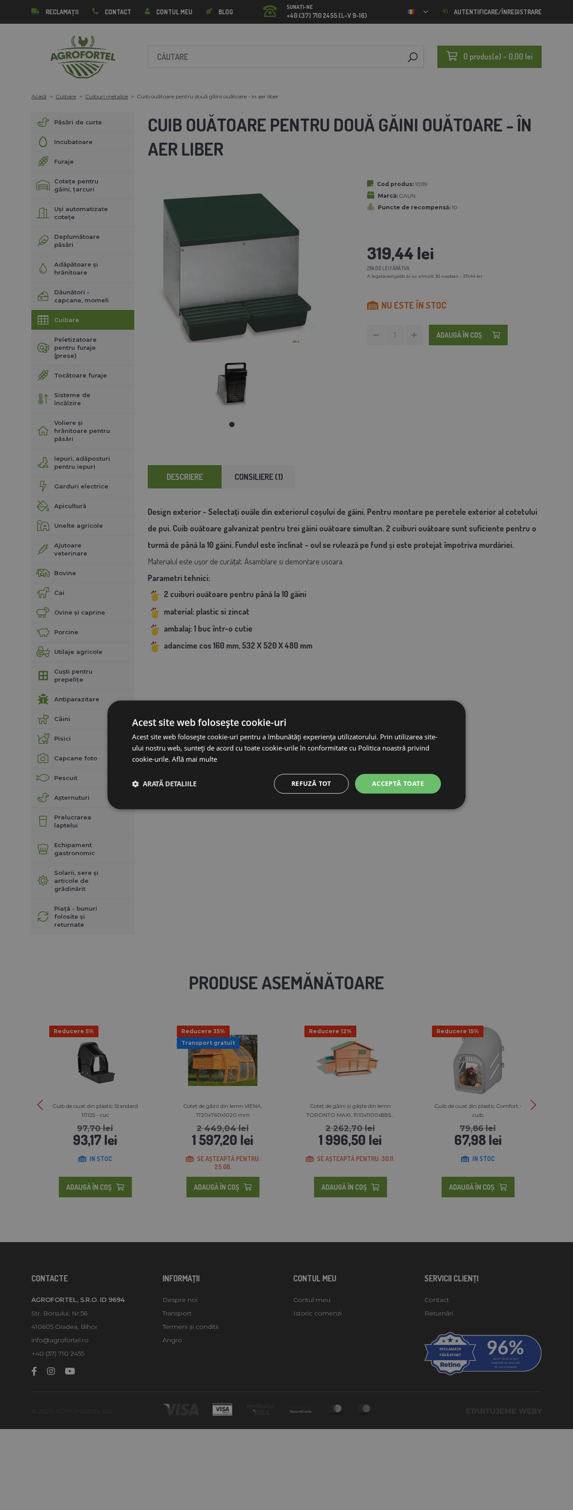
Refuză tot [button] (311, 783)
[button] (164, 784)
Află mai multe (194, 759)
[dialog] (286, 754)
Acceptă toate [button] (398, 783)
